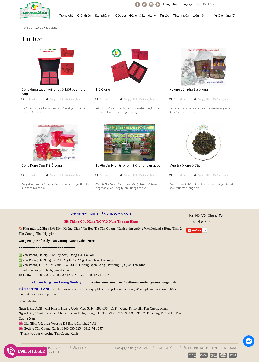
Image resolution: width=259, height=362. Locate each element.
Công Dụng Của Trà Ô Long (41, 165)
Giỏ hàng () (226, 15)
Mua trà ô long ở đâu (185, 165)
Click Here (87, 241)
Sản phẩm (102, 15)
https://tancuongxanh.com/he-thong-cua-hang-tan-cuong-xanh (131, 282)
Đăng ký (186, 4)
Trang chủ (66, 15)
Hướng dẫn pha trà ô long (188, 89)
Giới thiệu (84, 15)
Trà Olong (102, 89)
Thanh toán (181, 15)
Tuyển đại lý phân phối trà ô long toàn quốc (127, 165)
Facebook (199, 221)
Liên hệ (198, 15)
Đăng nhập (170, 4)
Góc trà (120, 15)
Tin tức (165, 15)
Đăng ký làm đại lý (143, 15)
